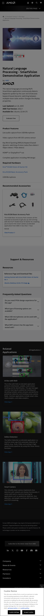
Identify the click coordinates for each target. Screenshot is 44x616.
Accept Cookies (28, 612)
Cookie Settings (14, 612)
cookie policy (24, 608)
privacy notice (12, 608)
